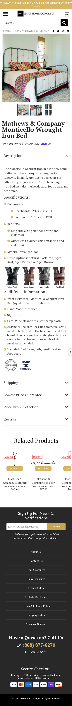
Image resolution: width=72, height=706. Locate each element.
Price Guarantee (36, 570)
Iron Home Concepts (30, 698)
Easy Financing (36, 579)
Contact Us (36, 561)
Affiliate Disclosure (36, 597)
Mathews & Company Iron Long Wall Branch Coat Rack (43, 482)
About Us (36, 551)
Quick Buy (15, 468)
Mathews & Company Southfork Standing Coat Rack (15, 482)
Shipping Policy (36, 615)
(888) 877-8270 (39, 645)
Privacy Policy (36, 588)
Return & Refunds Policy (36, 606)
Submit (56, 526)
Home (6, 31)
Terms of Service (36, 624)
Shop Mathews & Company (30, 31)
